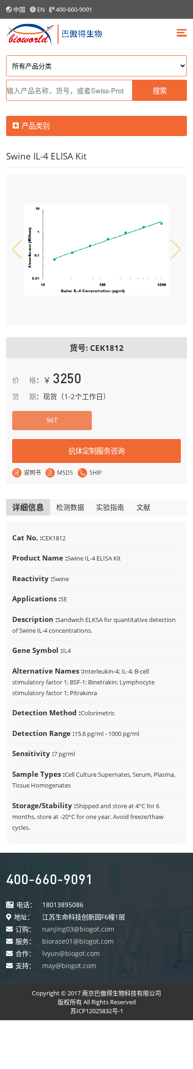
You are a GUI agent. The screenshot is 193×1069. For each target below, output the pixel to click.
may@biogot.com (69, 965)
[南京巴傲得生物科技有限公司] (54, 33)
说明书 (32, 473)
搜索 (160, 90)
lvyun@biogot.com (71, 953)
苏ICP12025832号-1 (96, 1011)
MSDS (65, 473)
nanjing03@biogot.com (78, 929)
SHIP (95, 473)
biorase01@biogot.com (78, 941)
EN (41, 9)
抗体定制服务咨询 (96, 451)
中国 (19, 9)
